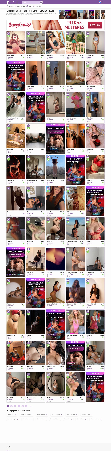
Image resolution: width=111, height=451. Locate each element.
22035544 (90, 57)
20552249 (90, 151)
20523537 (51, 274)
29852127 (70, 399)
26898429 (11, 151)
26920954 (70, 119)
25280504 (51, 213)
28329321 (11, 368)
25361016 (51, 57)
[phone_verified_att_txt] (8, 35)
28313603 (70, 274)
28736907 (70, 88)
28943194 (51, 305)
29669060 (90, 368)
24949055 (31, 151)
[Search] (41, 2)
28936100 (11, 399)
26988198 (70, 57)
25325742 (90, 119)
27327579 (31, 337)
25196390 (70, 213)
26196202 (11, 305)
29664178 (11, 119)
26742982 (70, 305)
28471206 (31, 213)
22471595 (11, 243)
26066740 (31, 88)
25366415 (31, 399)
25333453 (31, 243)
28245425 (51, 182)
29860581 (90, 337)
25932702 (31, 368)
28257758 (11, 182)
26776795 (51, 243)
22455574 (31, 57)
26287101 (70, 151)
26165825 (51, 119)
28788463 (90, 88)
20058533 (70, 243)
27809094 (51, 368)
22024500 (90, 243)
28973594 (11, 57)
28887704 (90, 182)
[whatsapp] (23, 57)
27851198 (31, 182)
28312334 (51, 88)
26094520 (51, 399)
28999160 (90, 305)
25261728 (31, 274)
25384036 (11, 337)
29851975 (70, 337)
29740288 (90, 274)
